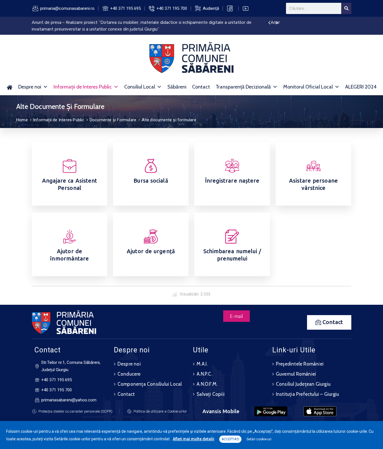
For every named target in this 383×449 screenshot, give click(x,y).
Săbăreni (176, 87)
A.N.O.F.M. (207, 384)
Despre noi (29, 87)
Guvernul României (296, 374)
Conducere (129, 374)
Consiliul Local (139, 87)
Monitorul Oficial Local (308, 87)
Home (22, 119)
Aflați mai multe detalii (193, 439)
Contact (201, 87)
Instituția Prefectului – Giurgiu (307, 394)
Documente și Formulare (113, 119)
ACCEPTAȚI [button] (230, 439)
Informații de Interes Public (83, 87)
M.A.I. (202, 364)
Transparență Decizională (243, 87)
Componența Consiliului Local (149, 384)
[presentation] (269, 23)
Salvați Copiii (211, 394)
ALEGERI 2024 (361, 87)
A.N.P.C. (204, 374)
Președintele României (300, 364)
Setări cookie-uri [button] (258, 439)
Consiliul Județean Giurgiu (303, 384)
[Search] (346, 8)
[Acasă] (10, 86)
